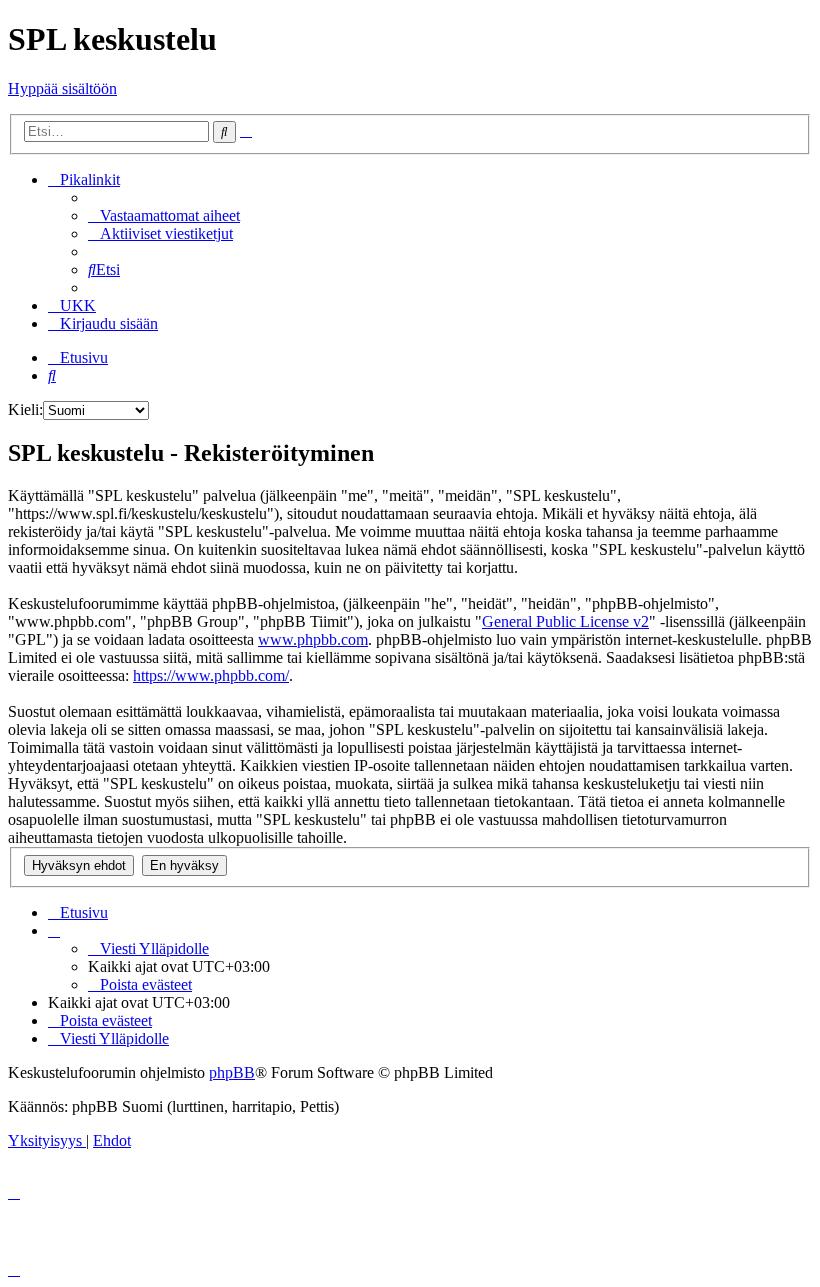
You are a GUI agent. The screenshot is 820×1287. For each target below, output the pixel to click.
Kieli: (25, 409)
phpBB (232, 1072)
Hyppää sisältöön (62, 88)
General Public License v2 (565, 621)
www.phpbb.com (313, 639)
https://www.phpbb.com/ (211, 675)
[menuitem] (164, 215)
